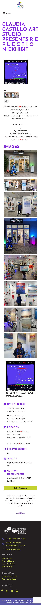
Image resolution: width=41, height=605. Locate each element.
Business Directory (12, 496)
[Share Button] (6, 101)
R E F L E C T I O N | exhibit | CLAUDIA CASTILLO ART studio (20, 394)
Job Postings (24, 501)
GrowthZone (32, 602)
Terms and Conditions (9, 579)
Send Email (11, 481)
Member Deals (7, 566)
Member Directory (8, 561)
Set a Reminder (20, 488)
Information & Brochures (18, 503)
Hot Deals (16, 498)
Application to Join (8, 564)
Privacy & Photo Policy (9, 576)
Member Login (7, 558)
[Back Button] (5, 90)
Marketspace (14, 501)
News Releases (24, 496)
